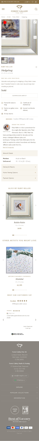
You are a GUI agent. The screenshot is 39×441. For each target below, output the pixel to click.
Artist (8, 17)
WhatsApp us (21, 380)
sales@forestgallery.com (20, 376)
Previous (4, 37)
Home (3, 17)
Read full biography (8, 147)
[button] (3, 320)
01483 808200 (19, 371)
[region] (19, 320)
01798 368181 (19, 359)
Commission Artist (19, 95)
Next (35, 37)
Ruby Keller (16, 17)
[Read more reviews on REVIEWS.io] (17, 334)
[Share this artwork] (36, 67)
